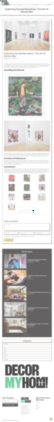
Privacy (32, 212)
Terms (33, 212)
